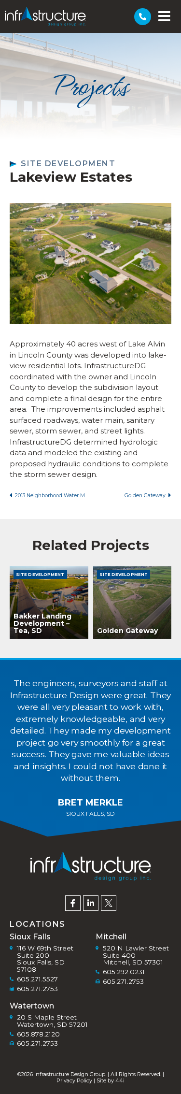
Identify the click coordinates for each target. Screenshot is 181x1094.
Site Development (68, 163)
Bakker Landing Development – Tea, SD (42, 623)
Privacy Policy (74, 1080)
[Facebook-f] (73, 903)
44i (120, 1080)
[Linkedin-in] (90, 903)
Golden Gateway (127, 630)
